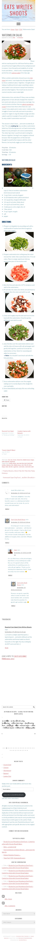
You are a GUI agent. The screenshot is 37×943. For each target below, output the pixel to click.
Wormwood (7, 770)
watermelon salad (29, 466)
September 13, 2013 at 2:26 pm (20, 522)
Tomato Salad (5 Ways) (8, 450)
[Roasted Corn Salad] (9, 424)
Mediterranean (26, 460)
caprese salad (16, 73)
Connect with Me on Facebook (18, 831)
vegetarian (15, 466)
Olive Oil (26, 465)
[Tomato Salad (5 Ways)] (9, 443)
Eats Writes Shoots (18, 10)
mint (22, 465)
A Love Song (7, 765)
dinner (14, 463)
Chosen (6, 767)
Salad (3, 461)
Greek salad (30, 463)
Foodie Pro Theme (22, 936)
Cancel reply (10, 659)
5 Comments (20, 37)
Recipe (3, 466)
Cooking (11, 463)
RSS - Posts (8, 899)
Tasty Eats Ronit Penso (18, 519)
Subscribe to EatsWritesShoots (14, 795)
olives (30, 465)
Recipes (32, 460)
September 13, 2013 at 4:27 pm (20, 493)
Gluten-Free (19, 460)
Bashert (6, 773)
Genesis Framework (25, 938)
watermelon (21, 466)
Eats (11, 460)
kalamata (8, 465)
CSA (9, 460)
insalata (4, 465)
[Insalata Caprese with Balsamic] (24, 424)
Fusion (14, 460)
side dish (11, 466)
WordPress (23, 940)
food (25, 463)
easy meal (19, 463)
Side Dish (7, 461)
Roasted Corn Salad (8, 431)
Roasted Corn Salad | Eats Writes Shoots (18, 627)
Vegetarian (12, 461)
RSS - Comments (10, 906)
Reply (7, 509)
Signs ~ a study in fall (10, 847)
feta (23, 463)
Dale (15, 550)
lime (12, 465)
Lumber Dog (7, 776)
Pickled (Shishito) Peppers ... (12, 855)
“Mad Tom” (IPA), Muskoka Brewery (14, 858)
